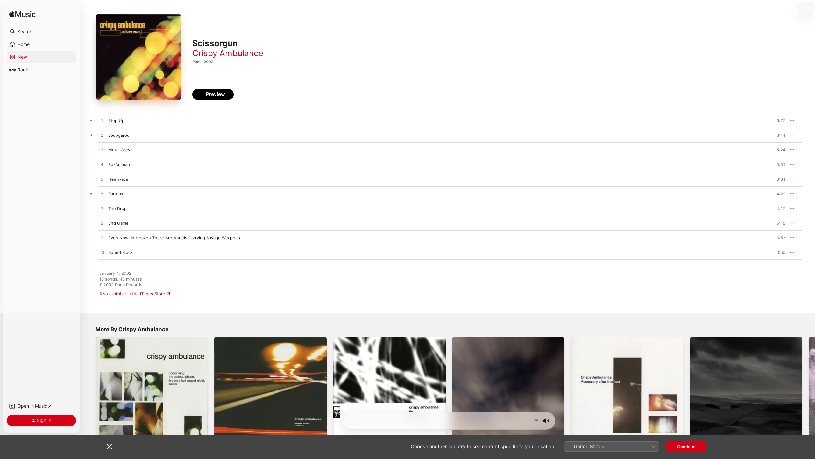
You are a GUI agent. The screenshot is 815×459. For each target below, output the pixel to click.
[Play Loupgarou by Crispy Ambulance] (102, 135)
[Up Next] (536, 420)
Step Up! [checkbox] (117, 120)
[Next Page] (808, 393)
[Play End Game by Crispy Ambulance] (102, 223)
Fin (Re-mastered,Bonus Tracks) (365, 339)
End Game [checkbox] (118, 223)
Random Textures (707, 339)
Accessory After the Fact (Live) (602, 339)
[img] (22, 14)
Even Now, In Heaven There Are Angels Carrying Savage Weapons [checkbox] (174, 237)
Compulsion (463, 339)
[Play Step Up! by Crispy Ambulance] (102, 121)
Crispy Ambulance (227, 53)
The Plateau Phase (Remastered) (128, 339)
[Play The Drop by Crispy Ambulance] (102, 209)
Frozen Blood (227, 339)
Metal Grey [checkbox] (119, 149)
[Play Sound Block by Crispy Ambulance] (102, 253)
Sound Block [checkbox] (120, 252)
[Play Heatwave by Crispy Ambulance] (102, 179)
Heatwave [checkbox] (118, 179)
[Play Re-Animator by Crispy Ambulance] (102, 165)
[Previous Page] (89, 393)
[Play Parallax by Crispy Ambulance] (102, 194)
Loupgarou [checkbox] (119, 135)
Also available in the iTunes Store (132, 293)
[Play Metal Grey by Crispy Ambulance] (102, 150)
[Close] (109, 446)
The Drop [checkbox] (117, 208)
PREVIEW (778, 120)
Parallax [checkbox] (115, 193)
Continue (686, 446)
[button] (41, 31)
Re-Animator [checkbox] (120, 164)
